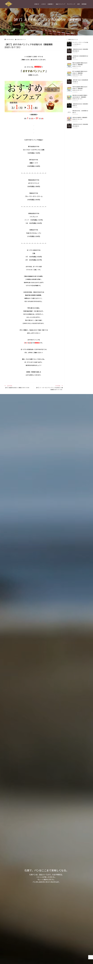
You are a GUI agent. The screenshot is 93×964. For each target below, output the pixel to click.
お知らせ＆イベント (21, 39)
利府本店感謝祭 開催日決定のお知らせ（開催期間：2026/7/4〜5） (79, 64)
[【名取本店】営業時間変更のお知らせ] (69, 57)
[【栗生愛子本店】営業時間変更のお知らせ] (69, 81)
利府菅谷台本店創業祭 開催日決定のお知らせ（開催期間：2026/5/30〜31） (79, 97)
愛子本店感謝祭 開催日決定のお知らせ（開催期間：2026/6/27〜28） (79, 73)
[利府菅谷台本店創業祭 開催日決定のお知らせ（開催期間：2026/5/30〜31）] (69, 97)
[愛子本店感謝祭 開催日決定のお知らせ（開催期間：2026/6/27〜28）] (69, 74)
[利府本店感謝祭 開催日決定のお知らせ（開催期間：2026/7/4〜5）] (69, 65)
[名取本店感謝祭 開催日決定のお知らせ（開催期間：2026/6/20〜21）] (69, 89)
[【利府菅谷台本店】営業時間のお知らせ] (69, 105)
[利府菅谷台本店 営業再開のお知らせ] (69, 112)
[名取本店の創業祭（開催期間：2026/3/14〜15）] (69, 119)
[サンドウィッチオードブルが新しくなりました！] (69, 44)
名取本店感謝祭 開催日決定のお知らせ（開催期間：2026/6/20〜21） (79, 88)
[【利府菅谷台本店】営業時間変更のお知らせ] (69, 50)
